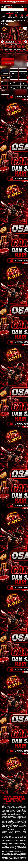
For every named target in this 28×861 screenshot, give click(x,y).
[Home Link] (9, 6)
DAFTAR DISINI (7, 60)
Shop (2, 6)
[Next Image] (25, 41)
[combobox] (12, 9)
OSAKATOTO (5, 803)
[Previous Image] (2, 41)
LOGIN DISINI (8, 63)
